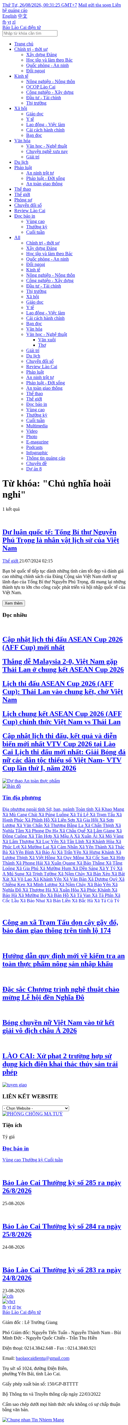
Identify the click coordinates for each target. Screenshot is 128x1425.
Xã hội (20, 108)
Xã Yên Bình (22, 852)
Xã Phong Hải (30, 863)
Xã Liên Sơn (63, 819)
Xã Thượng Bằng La (64, 825)
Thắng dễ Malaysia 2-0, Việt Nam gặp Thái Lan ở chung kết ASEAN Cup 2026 (63, 665)
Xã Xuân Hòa (66, 889)
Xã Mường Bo (32, 895)
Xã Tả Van (81, 895)
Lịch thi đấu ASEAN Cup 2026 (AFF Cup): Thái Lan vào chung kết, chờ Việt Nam (62, 692)
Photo (31, 436)
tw (19, 1306)
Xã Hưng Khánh (98, 852)
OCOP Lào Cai (40, 86)
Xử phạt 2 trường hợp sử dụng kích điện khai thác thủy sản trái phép (60, 1064)
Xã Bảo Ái (46, 852)
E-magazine (37, 441)
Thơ (42, 345)
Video (32, 431)
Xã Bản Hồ (58, 895)
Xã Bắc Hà (83, 900)
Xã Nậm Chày (72, 873)
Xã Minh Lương (42, 884)
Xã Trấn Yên (69, 852)
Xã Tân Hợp (40, 836)
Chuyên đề (36, 463)
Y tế (30, 119)
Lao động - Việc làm (45, 124)
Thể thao (22, 189)
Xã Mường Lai (35, 846)
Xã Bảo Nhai (33, 900)
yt (9, 22)
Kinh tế (21, 76)
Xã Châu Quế (73, 830)
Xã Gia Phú (28, 868)
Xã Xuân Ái (86, 836)
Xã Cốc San (97, 857)
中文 (22, 16)
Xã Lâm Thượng (18, 841)
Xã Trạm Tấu (103, 814)
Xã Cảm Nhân (64, 846)
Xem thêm (14, 603)
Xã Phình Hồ (38, 819)
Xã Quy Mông (71, 857)
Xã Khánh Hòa (100, 841)
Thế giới (22, 194)
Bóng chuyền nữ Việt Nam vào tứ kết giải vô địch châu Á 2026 (58, 1026)
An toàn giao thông (44, 183)
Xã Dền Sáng (85, 868)
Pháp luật (23, 167)
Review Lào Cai (29, 210)
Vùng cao (35, 221)
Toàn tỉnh (85, 809)
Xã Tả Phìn (103, 895)
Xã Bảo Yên (99, 884)
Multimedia (37, 425)
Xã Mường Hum (56, 868)
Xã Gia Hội (87, 819)
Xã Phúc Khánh (96, 889)
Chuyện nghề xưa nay (47, 151)
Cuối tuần (35, 232)
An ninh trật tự (40, 172)
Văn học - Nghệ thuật (46, 146)
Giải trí (32, 156)
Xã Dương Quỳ (103, 879)
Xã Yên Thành (93, 846)
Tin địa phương (21, 797)
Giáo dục (34, 113)
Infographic (37, 452)
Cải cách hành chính (45, 129)
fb (4, 22)
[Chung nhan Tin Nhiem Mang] (33, 1419)
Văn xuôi (47, 339)
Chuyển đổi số (28, 205)
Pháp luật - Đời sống (45, 178)
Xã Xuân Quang (60, 863)
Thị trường (36, 103)
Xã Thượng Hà (37, 889)
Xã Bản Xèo (98, 873)
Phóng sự (23, 199)
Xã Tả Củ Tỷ (106, 900)
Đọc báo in (24, 215)
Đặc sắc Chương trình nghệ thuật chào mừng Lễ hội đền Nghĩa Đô (60, 993)
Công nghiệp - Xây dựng (50, 92)
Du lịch (21, 162)
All (17, 237)
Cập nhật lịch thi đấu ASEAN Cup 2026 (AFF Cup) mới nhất (62, 643)
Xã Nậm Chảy (73, 884)
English (9, 16)
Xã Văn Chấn (30, 825)
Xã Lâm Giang (101, 830)
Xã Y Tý (108, 868)
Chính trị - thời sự (31, 49)
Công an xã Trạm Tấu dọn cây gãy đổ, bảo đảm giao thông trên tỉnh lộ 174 (60, 926)
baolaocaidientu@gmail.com (42, 1358)
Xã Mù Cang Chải (20, 814)
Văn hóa (22, 140)
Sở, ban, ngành (61, 809)
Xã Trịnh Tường (42, 873)
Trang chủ (23, 43)
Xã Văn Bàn (75, 879)
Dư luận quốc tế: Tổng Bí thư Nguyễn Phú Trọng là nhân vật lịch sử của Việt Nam (60, 540)
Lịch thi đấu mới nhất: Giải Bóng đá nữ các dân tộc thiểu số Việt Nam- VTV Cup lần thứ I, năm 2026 (64, 752)
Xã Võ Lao (21, 879)
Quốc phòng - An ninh (47, 65)
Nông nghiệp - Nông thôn (50, 81)
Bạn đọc (34, 135)
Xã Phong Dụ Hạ (42, 830)
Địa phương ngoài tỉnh (24, 809)
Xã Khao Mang (109, 809)
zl (13, 22)
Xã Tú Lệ (80, 814)
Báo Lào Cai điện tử (21, 27)
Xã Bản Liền (59, 900)
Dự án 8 (34, 468)
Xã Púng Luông (54, 814)
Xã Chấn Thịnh (100, 825)
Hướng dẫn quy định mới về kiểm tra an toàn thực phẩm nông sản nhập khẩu (63, 960)
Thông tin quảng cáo (45, 458)
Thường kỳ (36, 226)
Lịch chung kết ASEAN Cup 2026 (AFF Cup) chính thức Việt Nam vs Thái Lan (62, 718)
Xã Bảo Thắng (91, 863)
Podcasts (34, 447)
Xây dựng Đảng (41, 54)
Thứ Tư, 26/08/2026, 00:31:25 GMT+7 (39, 4)
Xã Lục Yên (47, 841)
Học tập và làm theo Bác (49, 59)
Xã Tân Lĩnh (72, 841)
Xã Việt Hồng (43, 857)
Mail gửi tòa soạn (95, 4)
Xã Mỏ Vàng (111, 836)
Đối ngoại (35, 70)
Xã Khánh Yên (48, 879)
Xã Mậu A (63, 836)
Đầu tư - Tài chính (43, 97)
